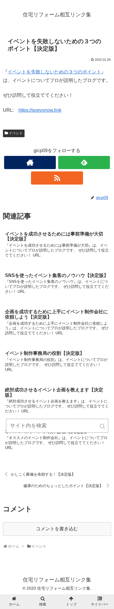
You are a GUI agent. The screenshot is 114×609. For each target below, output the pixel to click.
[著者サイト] (30, 162)
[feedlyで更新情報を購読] (84, 162)
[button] (102, 426)
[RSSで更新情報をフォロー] (57, 178)
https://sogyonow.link (39, 110)
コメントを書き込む (57, 528)
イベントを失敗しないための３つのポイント (54, 71)
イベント (16, 133)
